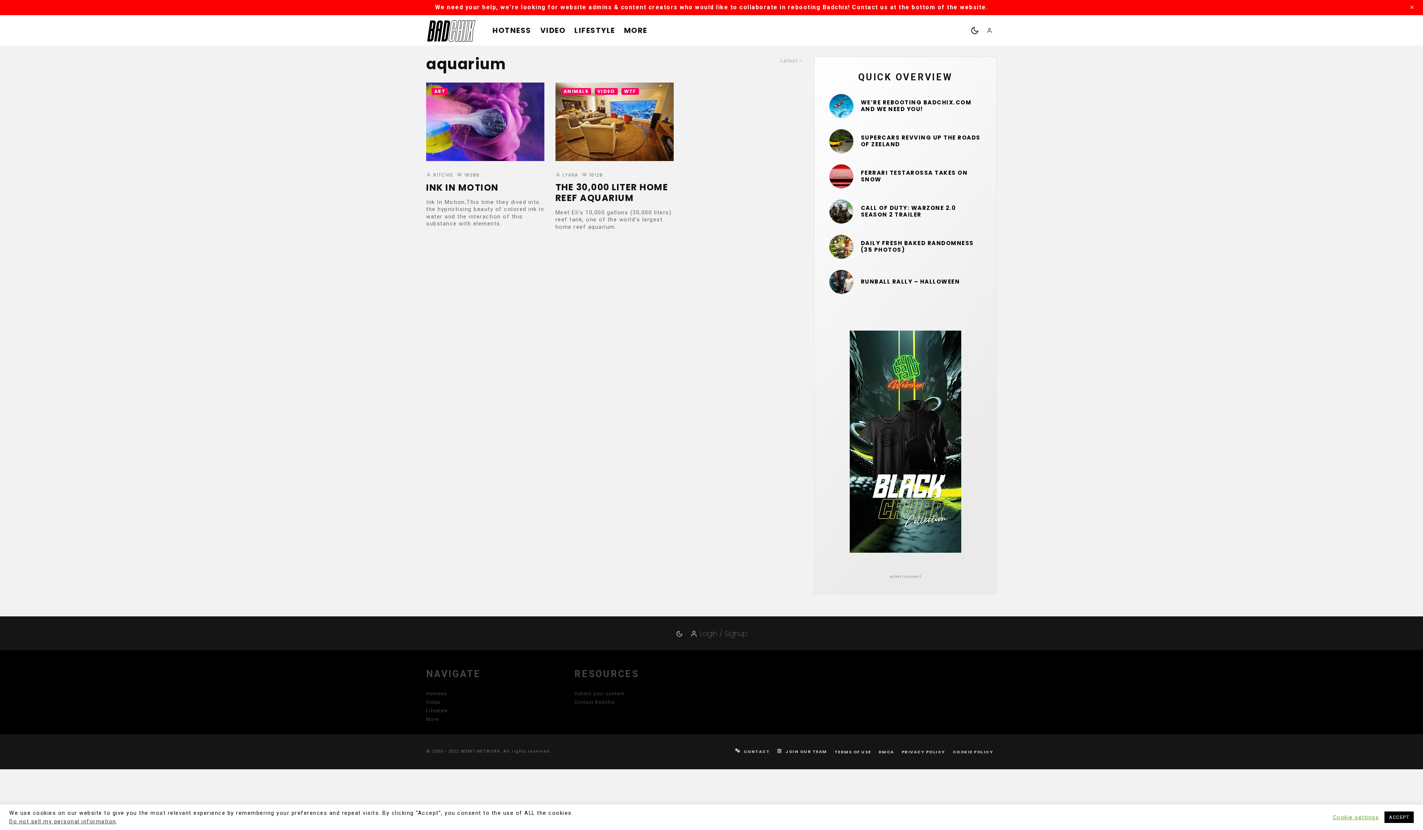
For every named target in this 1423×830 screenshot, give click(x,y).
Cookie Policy (973, 751)
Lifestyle (594, 30)
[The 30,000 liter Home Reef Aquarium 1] (614, 122)
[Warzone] (841, 212)
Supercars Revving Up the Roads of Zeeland (921, 141)
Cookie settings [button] (1356, 817)
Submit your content (599, 693)
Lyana (569, 175)
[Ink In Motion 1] (485, 122)
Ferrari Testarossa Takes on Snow (914, 176)
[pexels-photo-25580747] (841, 176)
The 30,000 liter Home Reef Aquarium (612, 193)
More (635, 30)
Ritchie (443, 175)
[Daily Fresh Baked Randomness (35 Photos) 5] (841, 247)
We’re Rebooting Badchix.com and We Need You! (916, 106)
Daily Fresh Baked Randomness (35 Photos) (917, 246)
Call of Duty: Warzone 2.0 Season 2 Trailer (908, 211)
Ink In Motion (462, 188)
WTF (630, 91)
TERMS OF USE (853, 751)
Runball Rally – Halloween (910, 281)
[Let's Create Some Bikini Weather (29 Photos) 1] (841, 106)
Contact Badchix (594, 702)
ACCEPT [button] (1399, 817)
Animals (576, 91)
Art (439, 91)
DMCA (886, 751)
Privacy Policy (923, 751)
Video (553, 30)
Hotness (511, 30)
